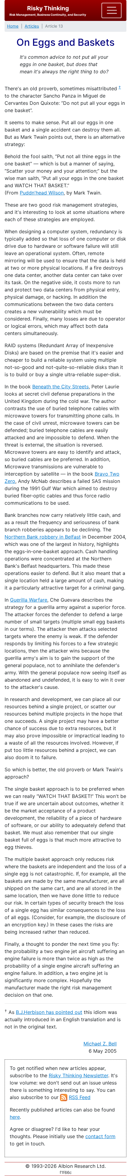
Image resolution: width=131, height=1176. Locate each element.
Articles (32, 26)
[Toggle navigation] (111, 10)
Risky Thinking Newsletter (78, 1075)
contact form (100, 1136)
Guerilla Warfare (28, 600)
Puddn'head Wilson (42, 193)
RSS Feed (79, 1097)
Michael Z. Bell (100, 1044)
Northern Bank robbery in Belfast (43, 537)
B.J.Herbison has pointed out (49, 1012)
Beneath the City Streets (60, 387)
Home (13, 26)
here (15, 1117)
